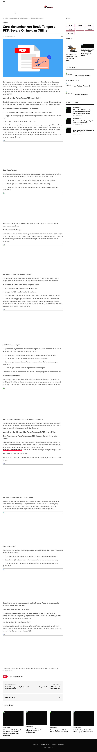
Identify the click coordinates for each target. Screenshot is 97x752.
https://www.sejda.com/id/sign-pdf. (26, 288)
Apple (80, 25)
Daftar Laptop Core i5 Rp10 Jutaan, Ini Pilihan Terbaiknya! (83, 131)
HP (80, 29)
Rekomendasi (77, 107)
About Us (35, 744)
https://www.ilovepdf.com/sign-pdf (26, 112)
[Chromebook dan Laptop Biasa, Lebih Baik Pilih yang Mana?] (72, 48)
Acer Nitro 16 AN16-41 (81, 94)
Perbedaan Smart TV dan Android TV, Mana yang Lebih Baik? (87, 53)
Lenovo (70, 33)
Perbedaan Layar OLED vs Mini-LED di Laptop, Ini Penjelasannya (83, 731)
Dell (70, 29)
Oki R (4, 36)
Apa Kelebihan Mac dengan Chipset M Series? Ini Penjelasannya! (83, 121)
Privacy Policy (45, 744)
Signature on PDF (18, 676)
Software (5, 22)
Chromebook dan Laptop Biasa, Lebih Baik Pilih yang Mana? (71, 57)
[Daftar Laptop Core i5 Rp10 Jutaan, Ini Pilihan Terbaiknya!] (68, 130)
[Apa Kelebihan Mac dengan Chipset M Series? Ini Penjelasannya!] (68, 121)
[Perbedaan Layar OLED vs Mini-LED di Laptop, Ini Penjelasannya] (84, 718)
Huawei (89, 29)
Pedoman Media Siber (58, 744)
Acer (70, 25)
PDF (20, 89)
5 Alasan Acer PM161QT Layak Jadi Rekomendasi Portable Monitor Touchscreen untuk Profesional (83, 111)
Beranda (5, 18)
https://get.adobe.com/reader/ (12, 450)
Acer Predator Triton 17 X (82, 86)
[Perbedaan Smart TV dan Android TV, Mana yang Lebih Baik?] (87, 46)
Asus (89, 25)
